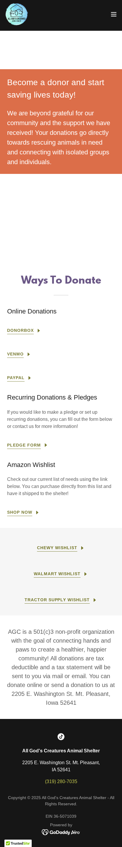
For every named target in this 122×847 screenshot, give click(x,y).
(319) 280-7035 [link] (61, 781)
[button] (114, 14)
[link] (16, 14)
